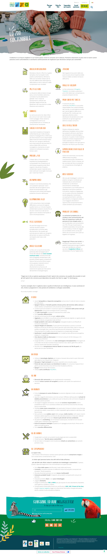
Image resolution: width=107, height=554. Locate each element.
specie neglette (45, 488)
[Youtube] (51, 525)
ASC (70, 486)
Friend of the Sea (77, 486)
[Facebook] (47, 525)
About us (76, 2)
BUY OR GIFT (84, 6)
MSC (66, 486)
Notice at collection (44, 552)
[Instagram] (55, 525)
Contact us (84, 2)
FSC (70, 105)
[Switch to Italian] (92, 2)
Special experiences (76, 6)
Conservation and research (67, 6)
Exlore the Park (58, 6)
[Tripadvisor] (60, 525)
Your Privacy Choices (58, 552)
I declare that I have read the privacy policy (43, 513)
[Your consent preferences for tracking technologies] (104, 551)
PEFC (73, 105)
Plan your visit (49, 6)
